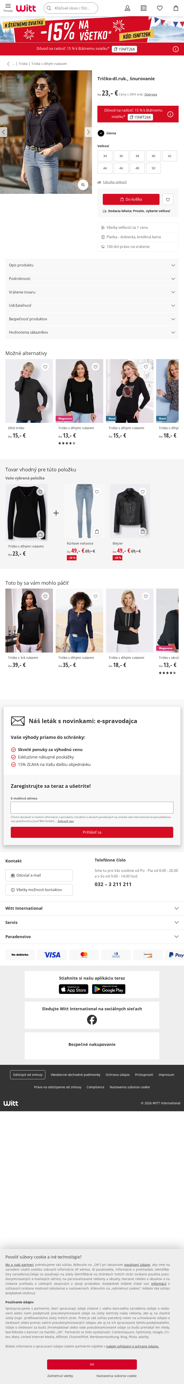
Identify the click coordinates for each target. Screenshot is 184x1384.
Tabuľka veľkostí (115, 182)
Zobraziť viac (66, 821)
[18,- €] (129, 621)
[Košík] (176, 8)
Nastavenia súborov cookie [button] (130, 1087)
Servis (11, 922)
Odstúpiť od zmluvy (27, 1074)
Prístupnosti (144, 1074)
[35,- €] (79, 621)
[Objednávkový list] (144, 8)
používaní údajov (137, 1265)
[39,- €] (29, 621)
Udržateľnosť (20, 305)
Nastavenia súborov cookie (116, 1376)
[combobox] (77, 8)
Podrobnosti (19, 278)
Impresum (166, 1074)
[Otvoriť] (175, 49)
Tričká (23, 64)
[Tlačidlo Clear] (93, 8)
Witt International (24, 908)
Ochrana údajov (118, 1074)
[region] (92, 1316)
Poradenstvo (18, 936)
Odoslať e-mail (33, 876)
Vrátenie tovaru (22, 292)
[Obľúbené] (160, 8)
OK (92, 1364)
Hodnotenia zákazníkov (28, 332)
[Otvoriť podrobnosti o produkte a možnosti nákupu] (40, 534)
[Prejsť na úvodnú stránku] (26, 8)
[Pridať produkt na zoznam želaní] (167, 199)
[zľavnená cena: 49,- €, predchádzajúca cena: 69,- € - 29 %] (84, 511)
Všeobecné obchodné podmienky (75, 1074)
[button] (8, 8)
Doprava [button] (151, 94)
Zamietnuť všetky (60, 1376)
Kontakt (13, 861)
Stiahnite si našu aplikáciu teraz (92, 978)
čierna (111, 133)
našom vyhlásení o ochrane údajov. (132, 1346)
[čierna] (101, 133)
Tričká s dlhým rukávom (49, 64)
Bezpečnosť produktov (28, 318)
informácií (158, 1283)
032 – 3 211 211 (113, 884)
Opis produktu (21, 265)
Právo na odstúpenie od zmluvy (57, 1087)
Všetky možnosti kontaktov (39, 889)
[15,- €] (29, 391)
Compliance (95, 1087)
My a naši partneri (19, 1265)
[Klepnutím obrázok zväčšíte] (83, 184)
